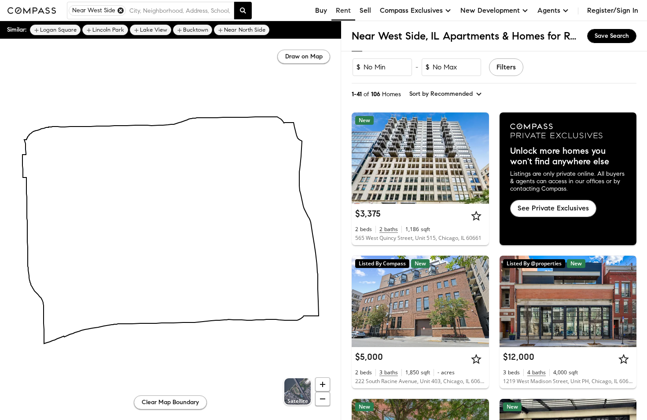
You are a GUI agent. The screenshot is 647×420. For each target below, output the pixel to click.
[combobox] (180, 10)
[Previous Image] (362, 158)
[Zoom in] (322, 384)
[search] (243, 10)
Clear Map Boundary (170, 402)
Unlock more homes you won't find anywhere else (559, 156)
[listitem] (55, 30)
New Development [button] (490, 10)
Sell (365, 10)
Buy (321, 10)
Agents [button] (548, 10)
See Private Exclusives (553, 208)
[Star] (476, 215)
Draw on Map (304, 56)
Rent (343, 10)
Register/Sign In (612, 10)
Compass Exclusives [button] (411, 10)
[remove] (120, 10)
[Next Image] (478, 158)
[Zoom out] (322, 399)
